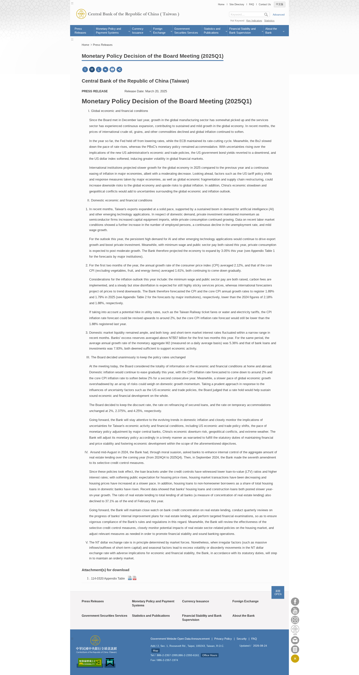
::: (72, 3)
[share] (119, 69)
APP (295, 630)
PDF (134, 578)
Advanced (279, 14)
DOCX (130, 578)
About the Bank (271, 30)
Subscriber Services (295, 649)
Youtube (295, 611)
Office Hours (209, 655)
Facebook (295, 601)
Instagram (295, 620)
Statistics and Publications (212, 30)
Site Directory (236, 4)
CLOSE (295, 658)
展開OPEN (277, 593)
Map (155, 650)
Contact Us (265, 4)
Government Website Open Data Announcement (180, 638)
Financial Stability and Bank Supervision (242, 30)
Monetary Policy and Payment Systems (108, 30)
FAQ (251, 4)
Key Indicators (254, 20)
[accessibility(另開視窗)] (90, 666)
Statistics (269, 20)
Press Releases (80, 30)
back (105, 69)
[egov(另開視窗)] (109, 666)
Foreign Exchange (159, 30)
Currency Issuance (137, 30)
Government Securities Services (186, 30)
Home (221, 4)
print (112, 69)
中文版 (279, 4)
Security (242, 638)
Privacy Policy (223, 638)
